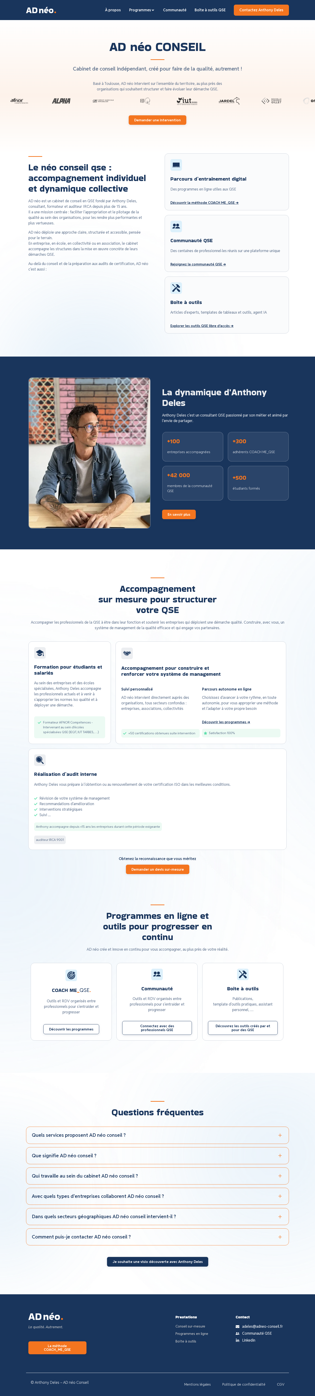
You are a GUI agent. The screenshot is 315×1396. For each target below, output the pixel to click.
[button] (204, 203)
